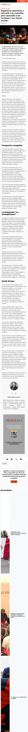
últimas (8, 8)
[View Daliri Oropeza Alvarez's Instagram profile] (15, 393)
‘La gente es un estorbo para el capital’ (19, 697)
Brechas (3, 8)
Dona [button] (22, 1)
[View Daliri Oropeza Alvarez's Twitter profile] (12, 393)
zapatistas (5, 463)
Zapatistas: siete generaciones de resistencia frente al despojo (18, 533)
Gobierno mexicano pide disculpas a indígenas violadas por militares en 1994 (18, 615)
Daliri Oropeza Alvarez (14, 397)
